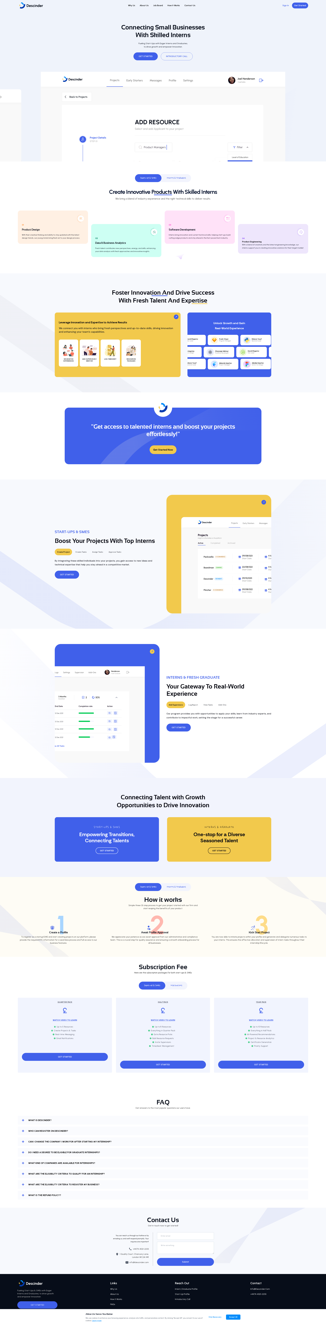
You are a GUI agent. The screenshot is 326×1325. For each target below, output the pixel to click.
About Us (144, 5)
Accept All (233, 1317)
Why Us (131, 5)
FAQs (112, 1304)
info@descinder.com (260, 1289)
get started (107, 850)
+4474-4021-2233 (258, 1294)
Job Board (158, 5)
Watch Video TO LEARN (65, 1020)
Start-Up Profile (182, 1294)
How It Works (173, 5)
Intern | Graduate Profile (186, 1289)
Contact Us (189, 5)
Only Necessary (215, 1317)
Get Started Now (163, 449)
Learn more (96, 1321)
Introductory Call (182, 1299)
